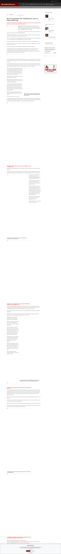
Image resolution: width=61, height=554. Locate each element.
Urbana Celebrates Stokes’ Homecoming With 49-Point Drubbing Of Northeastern (50, 41)
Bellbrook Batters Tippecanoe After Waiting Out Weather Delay (52, 35)
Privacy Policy (30, 549)
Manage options (30, 552)
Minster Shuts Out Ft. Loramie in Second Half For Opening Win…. (52, 28)
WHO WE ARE (52, 1)
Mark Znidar (11, 14)
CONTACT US (56, 1)
